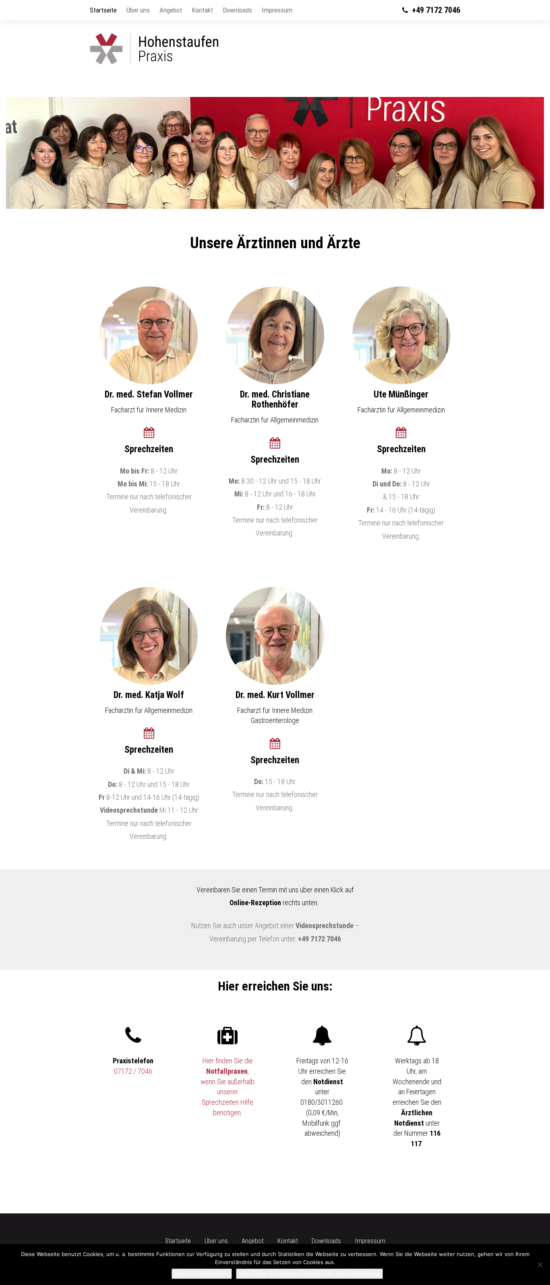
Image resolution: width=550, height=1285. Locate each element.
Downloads (237, 10)
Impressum (277, 10)
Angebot (170, 10)
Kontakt (202, 10)
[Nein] (540, 1264)
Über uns (138, 10)
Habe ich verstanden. (202, 1274)
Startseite (103, 10)
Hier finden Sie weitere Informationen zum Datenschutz (309, 1274)
